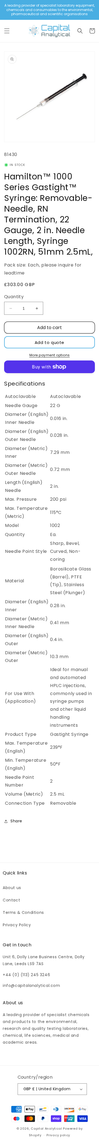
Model (12, 525)
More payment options (49, 355)
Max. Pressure (21, 499)
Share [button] (16, 821)
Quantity (14, 297)
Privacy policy (58, 1135)
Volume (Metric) (24, 794)
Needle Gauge (21, 405)
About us (12, 887)
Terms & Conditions (23, 912)
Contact (11, 900)
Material (14, 581)
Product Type (20, 734)
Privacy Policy (17, 925)
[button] (7, 31)
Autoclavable (20, 396)
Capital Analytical (46, 1128)
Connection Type (25, 803)
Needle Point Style (26, 551)
